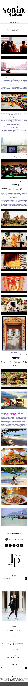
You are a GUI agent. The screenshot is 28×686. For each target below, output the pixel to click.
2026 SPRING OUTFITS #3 (14, 651)
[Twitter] (10, 545)
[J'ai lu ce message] (26, 682)
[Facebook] (6, 545)
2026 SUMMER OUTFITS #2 (14, 630)
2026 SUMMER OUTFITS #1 (14, 637)
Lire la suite (23, 181)
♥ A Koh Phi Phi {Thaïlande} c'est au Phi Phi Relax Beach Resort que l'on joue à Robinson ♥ (14, 362)
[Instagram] (17, 545)
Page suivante (20, 539)
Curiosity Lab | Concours (14, 657)
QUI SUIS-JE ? (14, 584)
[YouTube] (14, 545)
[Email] (21, 545)
